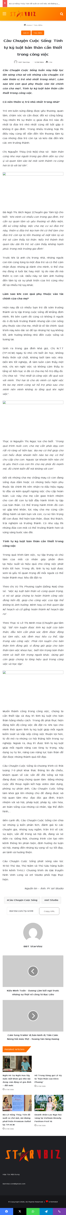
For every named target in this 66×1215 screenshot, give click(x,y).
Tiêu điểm (38, 25)
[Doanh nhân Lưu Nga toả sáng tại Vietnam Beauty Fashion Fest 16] (49, 1103)
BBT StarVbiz (24, 62)
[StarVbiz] (23, 14)
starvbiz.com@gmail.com (14, 1183)
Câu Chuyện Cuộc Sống (22, 900)
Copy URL (49, 911)
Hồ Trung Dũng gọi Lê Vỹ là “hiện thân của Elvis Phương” (48, 1078)
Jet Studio (52, 900)
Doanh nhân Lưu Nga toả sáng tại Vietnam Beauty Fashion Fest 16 (47, 1118)
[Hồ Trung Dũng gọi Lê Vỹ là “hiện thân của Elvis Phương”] (49, 1064)
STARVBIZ (53, 1201)
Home (29, 25)
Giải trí (26, 32)
